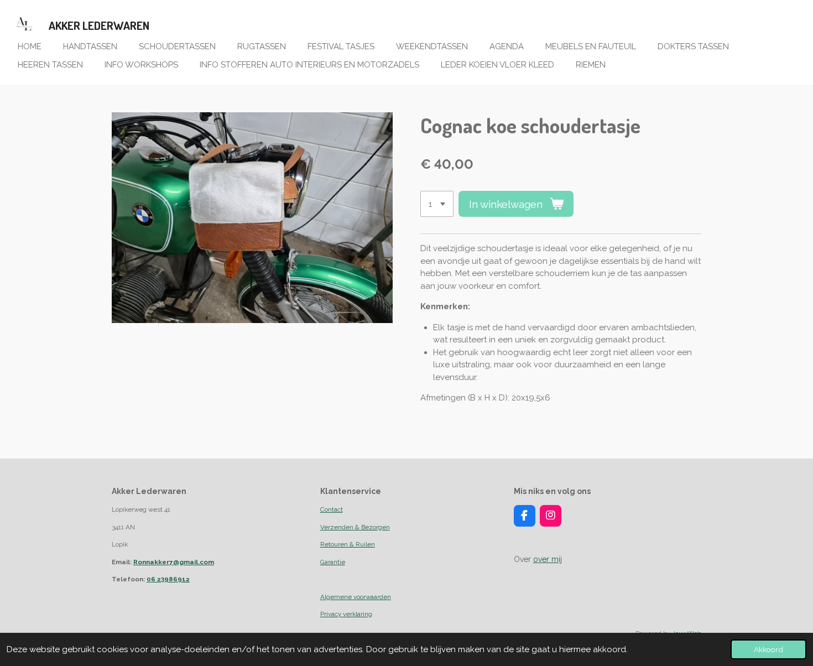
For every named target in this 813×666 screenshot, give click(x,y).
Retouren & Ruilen (347, 544)
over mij (547, 559)
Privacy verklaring (346, 614)
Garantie (332, 562)
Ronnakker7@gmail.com (173, 562)
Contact (331, 509)
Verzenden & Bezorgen (355, 527)
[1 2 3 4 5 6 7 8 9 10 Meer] (437, 204)
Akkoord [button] (768, 649)
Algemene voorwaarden (355, 597)
